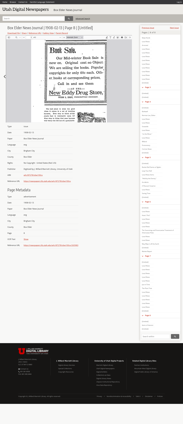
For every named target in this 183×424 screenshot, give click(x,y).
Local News (146, 41)
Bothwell (145, 111)
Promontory (146, 145)
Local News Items (148, 175)
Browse (13, 2)
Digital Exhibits (101, 372)
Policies (160, 396)
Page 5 (148, 157)
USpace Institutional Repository (108, 382)
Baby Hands (146, 38)
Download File (13, 33)
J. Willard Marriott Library (27, 359)
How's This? (146, 215)
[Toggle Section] (142, 87)
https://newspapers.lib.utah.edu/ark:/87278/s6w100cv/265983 (51, 245)
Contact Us (22, 2)
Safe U (138, 396)
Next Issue (174, 27)
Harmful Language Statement (42, 2)
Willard (144, 142)
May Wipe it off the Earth (150, 244)
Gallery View (48, 33)
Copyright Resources (66, 372)
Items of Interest (147, 325)
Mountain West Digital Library (145, 368)
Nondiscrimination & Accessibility (119, 396)
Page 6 (148, 202)
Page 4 (148, 102)
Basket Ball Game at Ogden (151, 167)
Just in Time (146, 284)
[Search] (69, 18)
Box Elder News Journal (68, 10)
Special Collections (65, 368)
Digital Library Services (66, 365)
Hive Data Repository (104, 385)
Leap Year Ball (147, 171)
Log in (179, 2)
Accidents (145, 182)
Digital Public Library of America (146, 372)
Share (24, 33)
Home (4, 2)
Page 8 (148, 315)
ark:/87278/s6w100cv (33, 175)
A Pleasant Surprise (148, 186)
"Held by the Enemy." (149, 178)
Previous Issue (148, 27)
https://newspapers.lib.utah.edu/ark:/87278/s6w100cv (47, 181)
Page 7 (148, 256)
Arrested (145, 45)
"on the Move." (147, 134)
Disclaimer (149, 396)
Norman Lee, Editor (148, 115)
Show (26, 239)
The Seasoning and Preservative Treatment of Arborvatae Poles (158, 231)
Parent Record (62, 33)
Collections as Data (103, 375)
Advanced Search (83, 18)
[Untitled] (145, 83)
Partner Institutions (141, 365)
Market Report (147, 251)
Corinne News (147, 149)
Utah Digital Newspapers (105, 368)
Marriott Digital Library (104, 365)
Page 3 (148, 87)
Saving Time (146, 193)
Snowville (145, 126)
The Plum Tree (147, 288)
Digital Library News (103, 378)
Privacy (99, 396)
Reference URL (35, 33)
